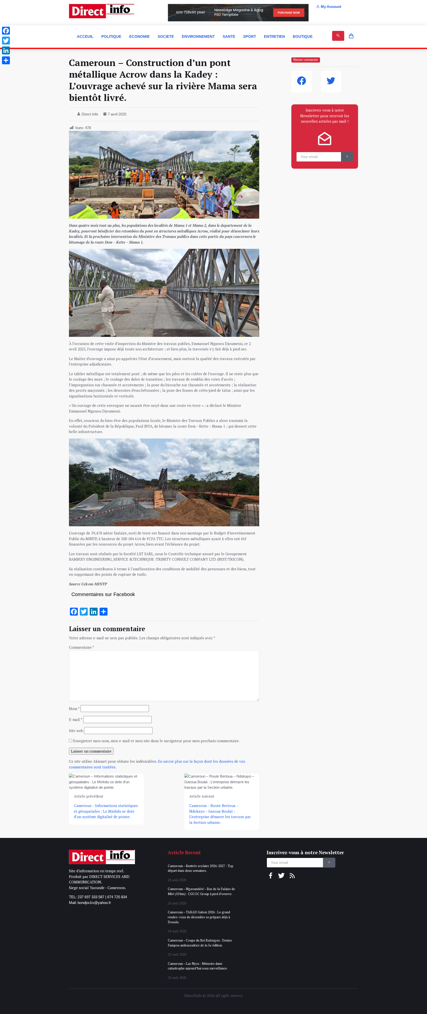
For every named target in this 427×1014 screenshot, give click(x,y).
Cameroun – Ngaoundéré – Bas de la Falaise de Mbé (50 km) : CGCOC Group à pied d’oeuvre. (201, 891)
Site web (76, 730)
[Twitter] (6, 41)
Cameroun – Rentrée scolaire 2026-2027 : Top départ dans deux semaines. (200, 868)
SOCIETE (166, 36)
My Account (331, 6)
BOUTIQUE (303, 36)
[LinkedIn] (6, 50)
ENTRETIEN (274, 36)
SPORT (249, 36)
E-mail (75, 719)
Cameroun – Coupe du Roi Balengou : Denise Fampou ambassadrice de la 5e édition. (200, 942)
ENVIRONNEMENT (198, 36)
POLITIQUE (111, 36)
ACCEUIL (85, 36)
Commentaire (81, 647)
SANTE (229, 36)
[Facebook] (6, 31)
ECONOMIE (139, 36)
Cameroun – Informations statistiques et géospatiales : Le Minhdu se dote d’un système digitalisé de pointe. (106, 811)
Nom (74, 708)
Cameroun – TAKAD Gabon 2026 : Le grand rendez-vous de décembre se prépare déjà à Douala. (199, 917)
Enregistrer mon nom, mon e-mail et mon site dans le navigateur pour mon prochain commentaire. (156, 740)
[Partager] (6, 60)
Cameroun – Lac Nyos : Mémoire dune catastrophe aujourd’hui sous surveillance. (198, 966)
